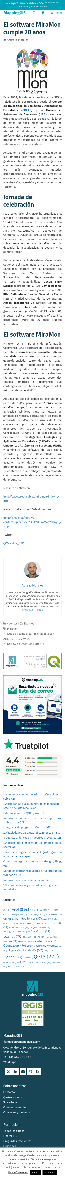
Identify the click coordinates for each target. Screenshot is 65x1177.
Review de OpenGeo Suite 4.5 (25, 644)
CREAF (26, 110)
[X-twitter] (8, 1071)
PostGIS (33, 950)
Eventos (29, 623)
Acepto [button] (35, 1172)
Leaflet (13, 936)
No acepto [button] (49, 1172)
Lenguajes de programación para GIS (26, 827)
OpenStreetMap (38, 945)
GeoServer (31, 918)
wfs (11, 966)
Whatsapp (9, 1062)
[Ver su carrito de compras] (43, 13)
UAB (43, 114)
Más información (18, 1172)
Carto (8, 914)
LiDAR (39, 936)
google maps (45, 923)
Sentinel (44, 962)
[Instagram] (30, 1071)
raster (32, 962)
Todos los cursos (13, 1131)
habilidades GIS (19, 927)
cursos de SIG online (32, 609)
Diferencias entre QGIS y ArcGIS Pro (26, 813)
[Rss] (37, 1071)
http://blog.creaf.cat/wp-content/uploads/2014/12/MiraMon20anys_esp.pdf (32, 522)
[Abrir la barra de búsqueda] (34, 13)
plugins (15, 950)
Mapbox (10, 941)
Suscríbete (10, 1102)
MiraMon (25, 97)
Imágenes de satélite (40, 927)
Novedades (38, 941)
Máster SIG (10, 1136)
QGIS (46, 956)
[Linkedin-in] (15, 1071)
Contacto (9, 1092)
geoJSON (55, 914)
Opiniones (9, 1146)
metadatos (24, 941)
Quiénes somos (12, 1097)
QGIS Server (11, 962)
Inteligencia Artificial (16, 931)
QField (28, 957)
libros (28, 937)
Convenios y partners (16, 1112)
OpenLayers (14, 945)
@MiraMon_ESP (13, 543)
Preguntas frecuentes (17, 1141)
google (46, 919)
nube (52, 941)
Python (12, 957)
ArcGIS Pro (39, 909)
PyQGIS (50, 950)
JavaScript (40, 931)
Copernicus (20, 914)
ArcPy (53, 909)
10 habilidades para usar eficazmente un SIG (31, 832)
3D (7, 909)
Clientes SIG (15, 623)
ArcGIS (21, 909)
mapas (51, 937)
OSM (53, 946)
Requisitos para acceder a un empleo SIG (29, 880)
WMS (20, 966)
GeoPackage (11, 918)
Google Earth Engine (24, 923)
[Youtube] (23, 1071)
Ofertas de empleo (15, 1107)
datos (33, 914)
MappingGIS (14, 13)
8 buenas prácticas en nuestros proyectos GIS (32, 837)
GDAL (43, 914)
